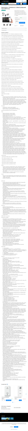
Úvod (2, 5)
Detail (20, 400)
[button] (12, 402)
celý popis (17, 15)
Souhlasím (16, 426)
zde (16, 429)
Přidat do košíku (22, 22)
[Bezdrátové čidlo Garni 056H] (20, 391)
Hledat (18, 3)
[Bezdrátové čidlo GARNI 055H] (7, 391)
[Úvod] (4, 3)
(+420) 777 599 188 (5, 1)
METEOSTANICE (5, 5)
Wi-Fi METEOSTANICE (17, 407)
